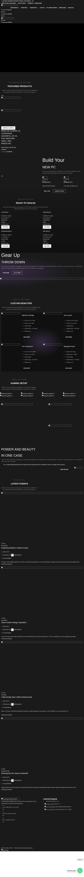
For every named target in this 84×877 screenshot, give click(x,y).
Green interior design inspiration (13, 622)
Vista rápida (8, 124)
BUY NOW (5, 227)
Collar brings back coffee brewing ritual (16, 697)
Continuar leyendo (6, 564)
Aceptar (3, 867)
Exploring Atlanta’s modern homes (14, 548)
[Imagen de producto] (10, 115)
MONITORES (5, 147)
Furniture (3, 695)
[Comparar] (3, 124)
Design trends (5, 771)
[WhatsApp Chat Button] (79, 870)
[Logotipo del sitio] (9, 5)
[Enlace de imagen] (10, 799)
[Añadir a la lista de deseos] (12, 124)
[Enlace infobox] (51, 181)
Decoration (4, 545)
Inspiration (4, 620)
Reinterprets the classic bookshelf (14, 773)
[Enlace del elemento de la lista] (21, 814)
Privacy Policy (25, 862)
